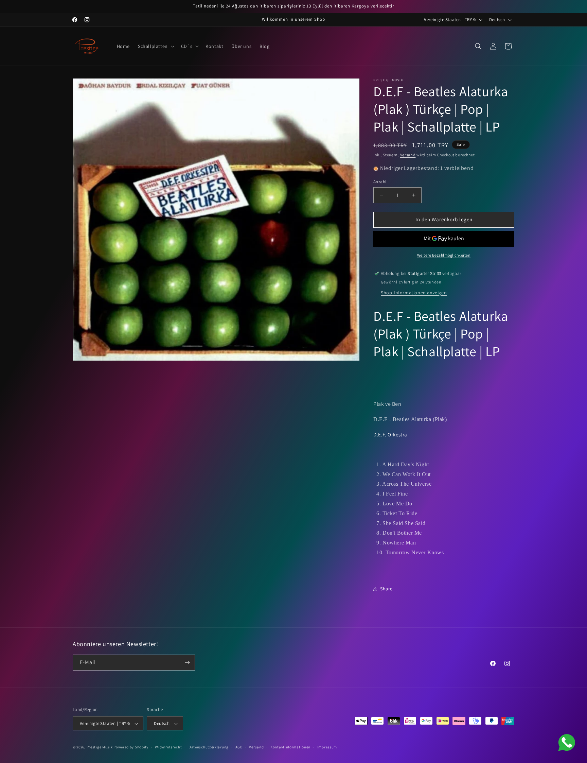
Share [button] (386, 589)
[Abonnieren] (187, 663)
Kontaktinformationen (290, 747)
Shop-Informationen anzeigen (414, 293)
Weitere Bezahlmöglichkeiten (444, 255)
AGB (239, 747)
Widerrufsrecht (168, 747)
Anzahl (379, 182)
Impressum (327, 747)
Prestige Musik (100, 747)
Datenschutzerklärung (209, 747)
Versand (408, 154)
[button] (155, 46)
